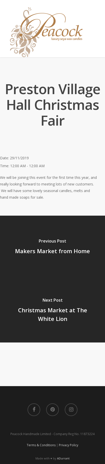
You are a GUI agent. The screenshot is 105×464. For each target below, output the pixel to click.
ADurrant (63, 458)
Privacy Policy (68, 445)
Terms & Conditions (41, 445)
